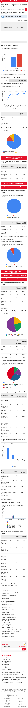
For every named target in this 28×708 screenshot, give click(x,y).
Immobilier (3, 42)
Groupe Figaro (24, 691)
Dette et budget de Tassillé (8, 614)
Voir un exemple (22, 646)
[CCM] (20, 698)
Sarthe (8, 3)
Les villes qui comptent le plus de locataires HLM (15, 279)
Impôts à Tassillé (6, 612)
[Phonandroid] (20, 706)
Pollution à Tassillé (6, 607)
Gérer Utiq (12, 691)
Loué (2, 13)
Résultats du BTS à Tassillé (8, 636)
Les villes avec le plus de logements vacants (15, 183)
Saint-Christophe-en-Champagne (9, 592)
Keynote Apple (5, 664)
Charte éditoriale (16, 689)
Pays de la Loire (5, 598)
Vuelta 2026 (4, 667)
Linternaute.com (6, 646)
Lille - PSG (4, 662)
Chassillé (4, 593)
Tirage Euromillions (6, 669)
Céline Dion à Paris (6, 659)
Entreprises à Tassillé (6, 625)
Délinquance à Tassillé (7, 606)
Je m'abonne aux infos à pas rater (13, 16)
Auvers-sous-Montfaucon (11, 12)
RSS (10, 690)
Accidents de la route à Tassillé (8, 617)
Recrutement (14, 690)
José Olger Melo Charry (7, 666)
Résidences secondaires (7, 27)
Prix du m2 (5, 25)
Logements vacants (6, 29)
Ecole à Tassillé (5, 620)
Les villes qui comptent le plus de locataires (15, 275)
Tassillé (12, 3)
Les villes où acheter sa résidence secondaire (14, 158)
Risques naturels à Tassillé (8, 609)
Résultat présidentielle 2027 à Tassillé (10, 631)
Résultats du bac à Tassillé (8, 633)
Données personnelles (21, 690)
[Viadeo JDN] (20, 704)
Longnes (6, 13)
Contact (24, 689)
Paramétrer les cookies (5, 691)
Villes (4, 3)
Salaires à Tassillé (6, 602)
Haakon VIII (4, 657)
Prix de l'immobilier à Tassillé (19, 80)
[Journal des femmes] (7, 698)
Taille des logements (19, 27)
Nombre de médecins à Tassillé (9, 611)
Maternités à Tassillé (6, 624)
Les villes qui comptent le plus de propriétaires (14, 272)
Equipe (11, 689)
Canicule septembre (6, 661)
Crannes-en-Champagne (7, 595)
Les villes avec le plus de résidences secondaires (15, 187)
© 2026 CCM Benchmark (14, 693)
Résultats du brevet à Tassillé (8, 634)
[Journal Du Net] (7, 701)
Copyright (14, 639)
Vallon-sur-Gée (21, 12)
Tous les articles (6, 690)
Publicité (21, 689)
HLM (16, 25)
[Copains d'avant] (7, 704)
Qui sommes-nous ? (5, 689)
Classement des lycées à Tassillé (9, 619)
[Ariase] (7, 706)
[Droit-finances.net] (20, 701)
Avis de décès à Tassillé (7, 604)
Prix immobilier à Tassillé (7, 627)
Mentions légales (18, 691)
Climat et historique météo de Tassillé (10, 616)
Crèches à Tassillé (6, 622)
